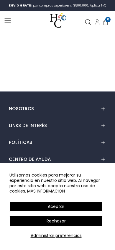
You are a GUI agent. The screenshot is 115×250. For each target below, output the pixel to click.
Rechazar (56, 221)
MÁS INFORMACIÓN (46, 191)
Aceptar (56, 206)
